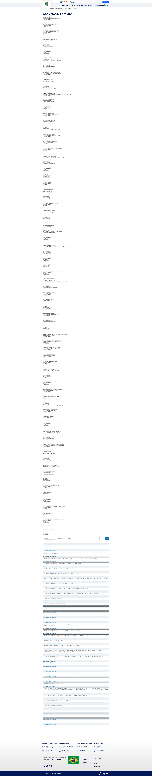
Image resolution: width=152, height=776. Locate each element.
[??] (66, 1)
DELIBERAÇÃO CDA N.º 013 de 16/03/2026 (49, 633)
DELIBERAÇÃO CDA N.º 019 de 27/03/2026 (49, 602)
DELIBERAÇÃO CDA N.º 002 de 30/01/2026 (49, 719)
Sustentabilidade (99, 5)
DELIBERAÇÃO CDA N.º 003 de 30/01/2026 (49, 714)
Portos (73, 5)
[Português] (61, 1)
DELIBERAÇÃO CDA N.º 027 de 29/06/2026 (49, 561)
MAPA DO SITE (97, 766)
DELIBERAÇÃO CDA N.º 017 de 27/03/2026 (49, 612)
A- (69, 1)
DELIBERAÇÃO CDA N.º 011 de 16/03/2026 (49, 643)
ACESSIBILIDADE (90, 1)
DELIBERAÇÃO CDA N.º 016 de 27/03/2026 (49, 617)
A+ (68, 1)
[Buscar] (100, 1)
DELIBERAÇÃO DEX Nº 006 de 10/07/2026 (49, 550)
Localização (45, 751)
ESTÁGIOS (84, 762)
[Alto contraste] (70, 1)
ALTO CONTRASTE (98, 761)
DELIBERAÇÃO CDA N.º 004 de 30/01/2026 (49, 709)
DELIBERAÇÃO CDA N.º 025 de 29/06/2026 (49, 571)
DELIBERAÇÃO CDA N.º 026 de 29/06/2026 (49, 566)
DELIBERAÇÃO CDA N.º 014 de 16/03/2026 (49, 628)
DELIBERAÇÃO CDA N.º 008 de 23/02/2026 (49, 676)
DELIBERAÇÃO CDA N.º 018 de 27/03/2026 (49, 607)
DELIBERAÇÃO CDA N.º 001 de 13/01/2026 (49, 724)
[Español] (64, 1)
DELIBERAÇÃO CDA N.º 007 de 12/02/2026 (49, 681)
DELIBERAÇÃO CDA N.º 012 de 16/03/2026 (49, 638)
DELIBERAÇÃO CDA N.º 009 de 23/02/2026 (49, 671)
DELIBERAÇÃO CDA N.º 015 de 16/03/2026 (49, 622)
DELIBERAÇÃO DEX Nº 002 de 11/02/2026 (49, 686)
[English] (62, 1)
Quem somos (66, 5)
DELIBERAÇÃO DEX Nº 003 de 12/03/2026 (49, 661)
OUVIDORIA (85, 1)
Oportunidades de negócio (85, 5)
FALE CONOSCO (105, 2)
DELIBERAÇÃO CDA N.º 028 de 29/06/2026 (49, 556)
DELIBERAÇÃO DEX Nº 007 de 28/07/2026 (49, 544)
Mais (106, 5)
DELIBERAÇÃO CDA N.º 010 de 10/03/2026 (49, 666)
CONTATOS (85, 756)
